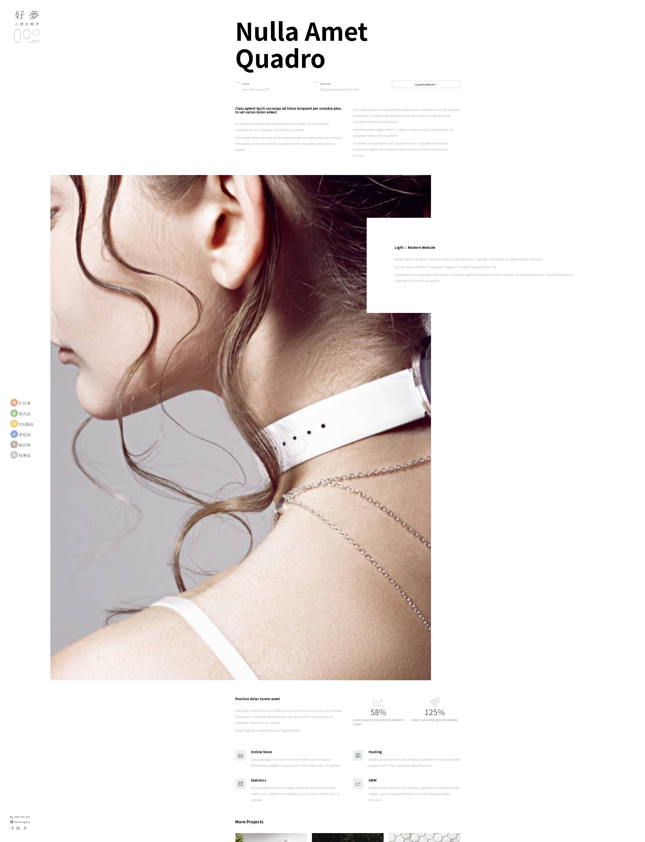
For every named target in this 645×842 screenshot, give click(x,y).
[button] (595, 3)
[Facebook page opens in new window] (12, 828)
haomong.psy (22, 821)
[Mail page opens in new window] (18, 828)
